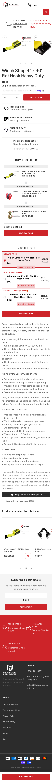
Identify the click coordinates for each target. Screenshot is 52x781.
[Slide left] (20, 63)
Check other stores (26, 149)
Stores (5, 733)
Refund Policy (9, 722)
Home (9, 25)
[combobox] (26, 12)
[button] (46, 5)
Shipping (6, 85)
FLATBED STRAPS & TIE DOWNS (20, 23)
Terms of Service (10, 704)
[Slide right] (31, 63)
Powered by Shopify (35, 767)
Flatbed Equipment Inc (22, 767)
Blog (5, 739)
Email (26, 600)
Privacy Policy (9, 716)
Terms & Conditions (11, 710)
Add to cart (26, 233)
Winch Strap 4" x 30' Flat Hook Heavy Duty (16, 550)
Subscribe (26, 607)
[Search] (46, 12)
